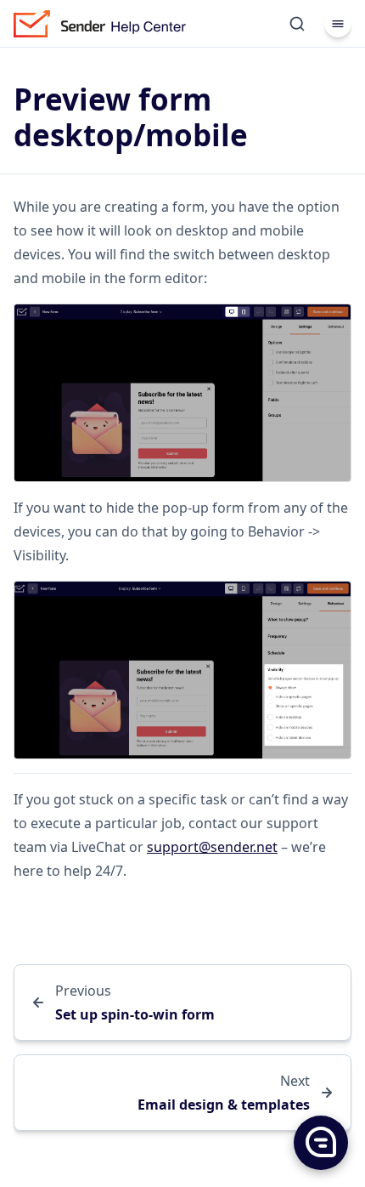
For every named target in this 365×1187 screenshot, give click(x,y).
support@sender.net (212, 847)
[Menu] (337, 23)
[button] (320, 1142)
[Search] (297, 24)
